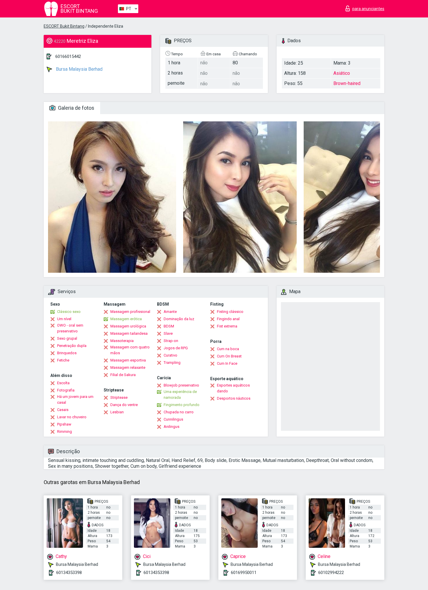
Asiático (341, 73)
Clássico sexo (69, 311)
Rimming (64, 431)
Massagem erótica (126, 319)
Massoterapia (122, 341)
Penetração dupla (71, 345)
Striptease (119, 397)
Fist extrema (227, 326)
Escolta (63, 383)
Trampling (172, 362)
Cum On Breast (229, 356)
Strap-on (171, 341)
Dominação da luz (179, 319)
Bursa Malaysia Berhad (78, 69)
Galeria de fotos (75, 108)
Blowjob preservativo (181, 385)
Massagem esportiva (128, 360)
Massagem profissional (130, 311)
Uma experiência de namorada (180, 394)
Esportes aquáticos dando (233, 388)
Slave (168, 333)
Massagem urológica (128, 326)
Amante (170, 311)
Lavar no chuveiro (71, 417)
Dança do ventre (124, 405)
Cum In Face (227, 363)
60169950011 (244, 572)
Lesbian (117, 412)
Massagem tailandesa (129, 333)
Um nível (64, 319)
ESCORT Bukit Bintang (64, 26)
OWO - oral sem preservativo (70, 328)
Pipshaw (64, 424)
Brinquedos (67, 353)
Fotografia (66, 390)
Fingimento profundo (181, 405)
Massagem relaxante (127, 367)
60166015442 (68, 56)
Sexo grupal (67, 338)
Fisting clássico (230, 311)
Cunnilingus (173, 419)
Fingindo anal (228, 319)
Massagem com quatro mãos (130, 350)
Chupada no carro (179, 412)
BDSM (169, 326)
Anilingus (171, 426)
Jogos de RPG (176, 348)
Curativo (170, 355)
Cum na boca (228, 349)
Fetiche (63, 360)
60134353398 (69, 572)
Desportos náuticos (233, 398)
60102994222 (331, 572)
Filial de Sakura (123, 375)
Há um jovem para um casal (75, 399)
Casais (62, 409)
